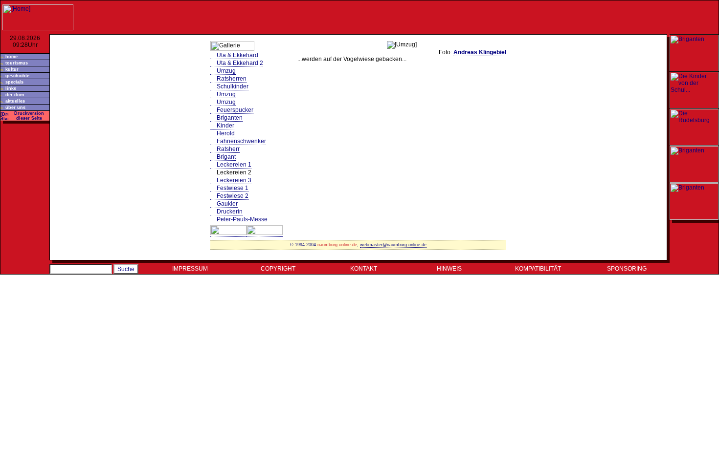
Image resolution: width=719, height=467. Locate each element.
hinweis (449, 268)
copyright (278, 268)
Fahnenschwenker (241, 141)
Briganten (230, 117)
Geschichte (17, 75)
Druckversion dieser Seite (29, 116)
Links (10, 88)
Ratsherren (232, 78)
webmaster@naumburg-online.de (393, 244)
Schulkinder (232, 86)
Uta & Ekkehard (237, 55)
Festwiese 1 (232, 188)
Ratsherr (228, 149)
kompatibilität (538, 268)
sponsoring (627, 268)
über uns (15, 107)
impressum (190, 268)
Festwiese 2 (232, 195)
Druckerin (230, 211)
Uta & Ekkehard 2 (240, 63)
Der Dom (14, 94)
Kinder (225, 125)
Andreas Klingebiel (479, 52)
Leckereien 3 (234, 180)
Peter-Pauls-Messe (242, 219)
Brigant (226, 156)
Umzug (226, 70)
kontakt (363, 268)
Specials (14, 82)
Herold (226, 133)
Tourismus (16, 63)
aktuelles (15, 101)
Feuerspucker (235, 109)
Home (11, 56)
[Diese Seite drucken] (4, 114)
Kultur (12, 69)
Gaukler (227, 203)
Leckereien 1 (234, 164)
